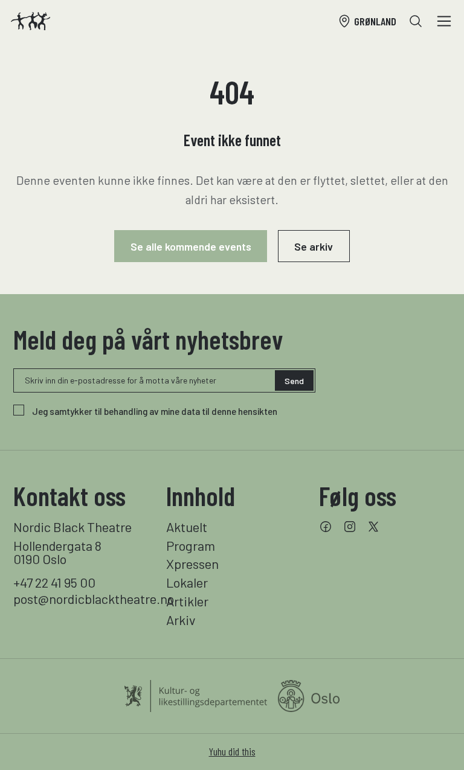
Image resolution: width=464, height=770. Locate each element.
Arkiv (180, 619)
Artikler (187, 601)
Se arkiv (313, 246)
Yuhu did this (232, 751)
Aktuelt (186, 526)
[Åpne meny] (444, 21)
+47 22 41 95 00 (54, 582)
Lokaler (187, 582)
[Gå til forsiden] (30, 21)
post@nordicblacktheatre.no (79, 598)
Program (190, 545)
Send (294, 381)
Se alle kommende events (190, 246)
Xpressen (192, 563)
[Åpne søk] (415, 21)
